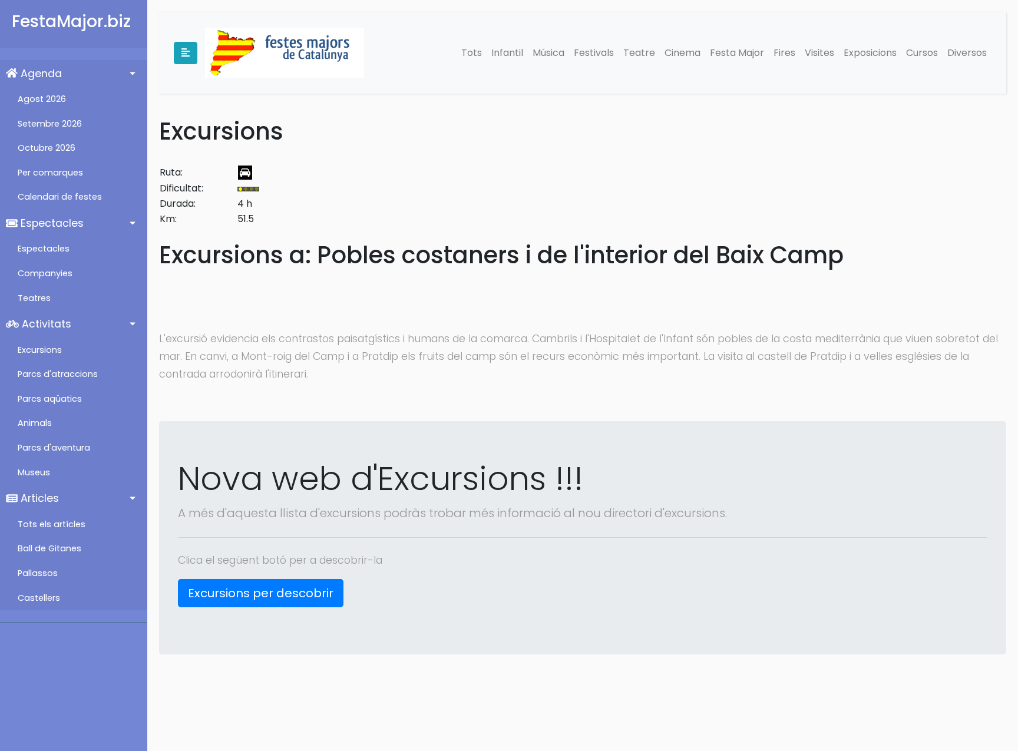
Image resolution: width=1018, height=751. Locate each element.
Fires (784, 52)
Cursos (922, 52)
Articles (38, 498)
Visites (819, 52)
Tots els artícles (51, 524)
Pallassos (38, 573)
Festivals (594, 52)
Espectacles (51, 223)
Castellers (39, 598)
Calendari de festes (60, 197)
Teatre (639, 52)
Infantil (507, 52)
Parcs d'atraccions (58, 374)
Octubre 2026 (46, 148)
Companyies (45, 273)
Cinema (682, 52)
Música (548, 52)
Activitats (45, 324)
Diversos (967, 52)
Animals (35, 423)
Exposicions (870, 52)
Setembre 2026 (50, 124)
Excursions (40, 350)
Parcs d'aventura (54, 448)
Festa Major (737, 52)
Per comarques (50, 172)
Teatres (34, 298)
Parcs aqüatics (50, 399)
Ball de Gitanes (49, 548)
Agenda (40, 74)
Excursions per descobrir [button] (260, 593)
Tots (471, 52)
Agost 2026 (42, 99)
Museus (34, 472)
